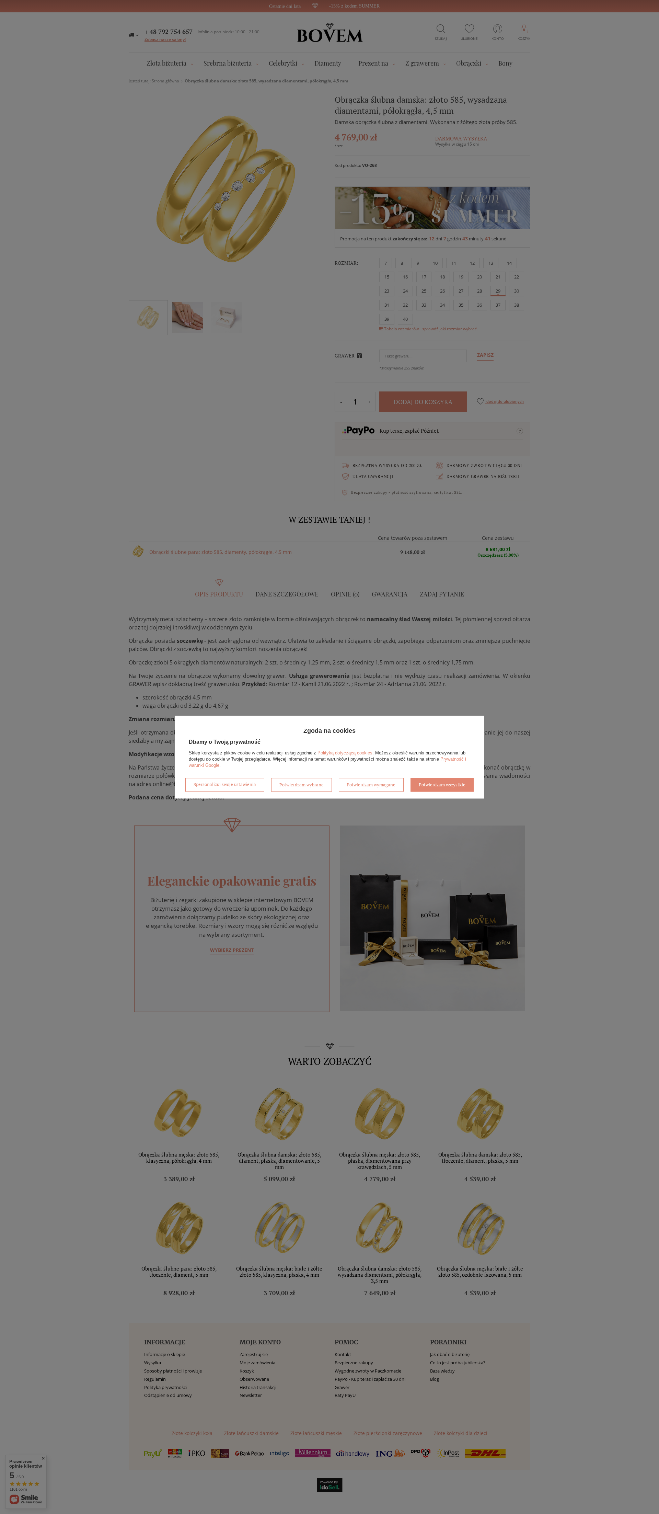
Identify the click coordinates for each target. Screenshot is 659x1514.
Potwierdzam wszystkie (442, 785)
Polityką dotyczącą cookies (344, 752)
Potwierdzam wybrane (301, 785)
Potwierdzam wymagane (371, 785)
